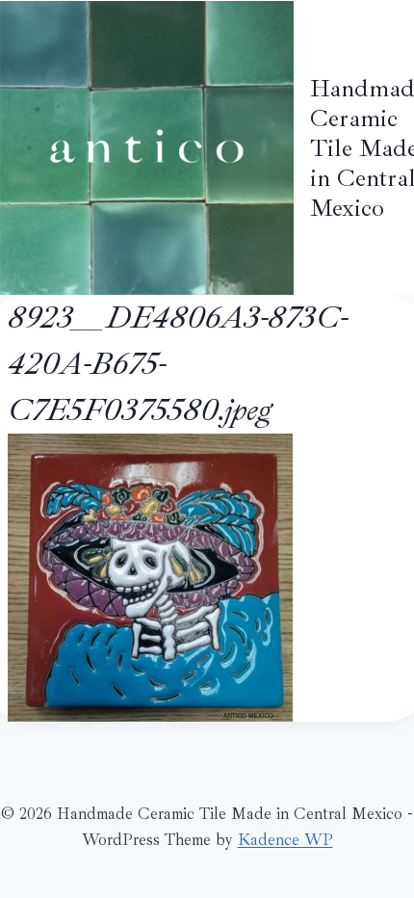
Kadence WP (285, 840)
